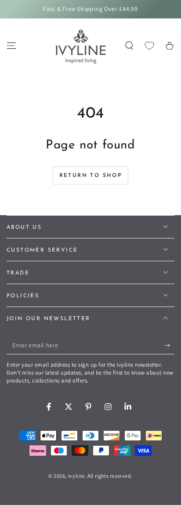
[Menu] (11, 45)
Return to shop (90, 175)
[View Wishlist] (149, 45)
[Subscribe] (169, 345)
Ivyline (76, 476)
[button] (129, 45)
